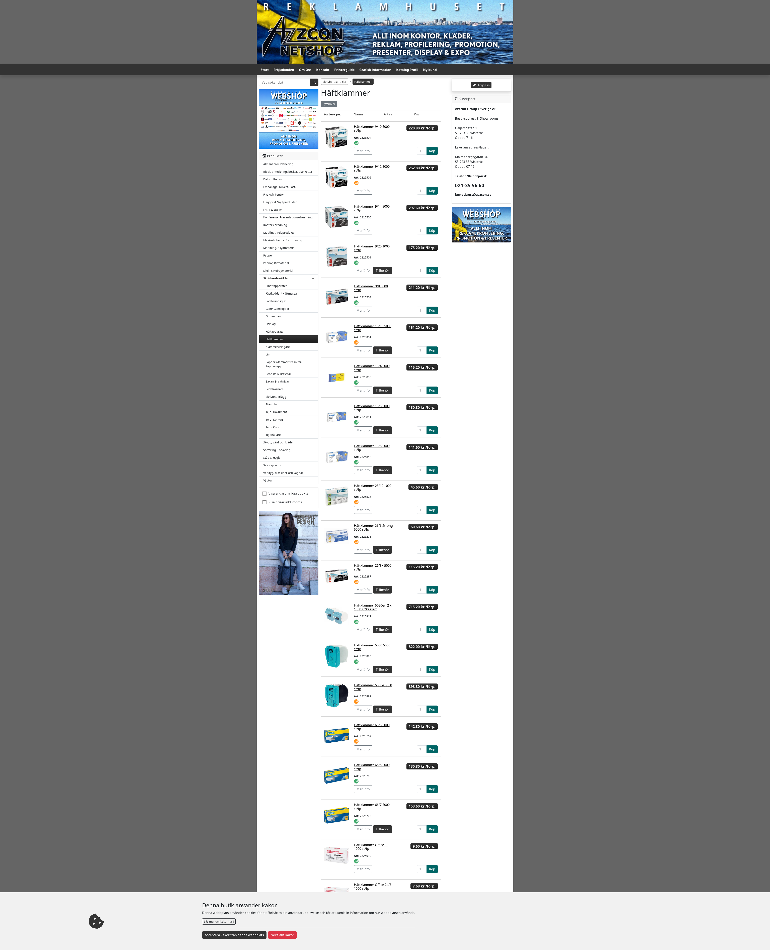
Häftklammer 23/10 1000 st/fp (372, 488)
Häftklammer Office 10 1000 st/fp (371, 847)
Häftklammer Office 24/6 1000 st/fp (372, 886)
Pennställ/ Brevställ (279, 374)
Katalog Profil (407, 70)
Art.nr (388, 114)
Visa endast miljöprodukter (289, 493)
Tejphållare (273, 435)
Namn (358, 114)
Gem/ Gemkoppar (277, 309)
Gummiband (274, 316)
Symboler (329, 104)
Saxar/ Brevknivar (277, 381)
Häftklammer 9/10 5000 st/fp (372, 128)
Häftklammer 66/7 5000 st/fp (372, 807)
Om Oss (305, 70)
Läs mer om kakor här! (219, 921)
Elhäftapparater (276, 286)
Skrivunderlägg (276, 397)
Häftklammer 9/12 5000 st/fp (372, 168)
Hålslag (271, 324)
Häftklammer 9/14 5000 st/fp (372, 208)
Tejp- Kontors (275, 419)
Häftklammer (274, 339)
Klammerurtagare (278, 347)
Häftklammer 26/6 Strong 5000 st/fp (373, 527)
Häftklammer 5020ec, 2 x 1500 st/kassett (372, 607)
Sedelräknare (275, 389)
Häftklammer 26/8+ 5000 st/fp (372, 567)
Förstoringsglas (276, 301)
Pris (417, 114)
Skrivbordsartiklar (334, 82)
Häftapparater (275, 331)
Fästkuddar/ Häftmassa (281, 293)
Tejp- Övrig (273, 427)
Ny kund (430, 70)
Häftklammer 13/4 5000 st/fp (372, 368)
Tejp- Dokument (276, 412)
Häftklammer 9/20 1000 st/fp (372, 248)
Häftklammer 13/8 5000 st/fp (372, 448)
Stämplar (272, 404)
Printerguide (344, 70)
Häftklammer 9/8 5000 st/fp (371, 288)
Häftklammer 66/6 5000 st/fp (372, 767)
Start (265, 70)
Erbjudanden (284, 70)
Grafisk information (375, 70)
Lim (268, 354)
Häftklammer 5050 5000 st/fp (372, 647)
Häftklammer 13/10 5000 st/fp (372, 328)
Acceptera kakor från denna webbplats (234, 935)
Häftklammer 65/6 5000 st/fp (372, 727)
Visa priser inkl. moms (285, 502)
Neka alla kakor (282, 935)
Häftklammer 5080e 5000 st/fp (373, 687)
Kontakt (322, 70)
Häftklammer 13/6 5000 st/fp (372, 408)
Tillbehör (382, 270)
